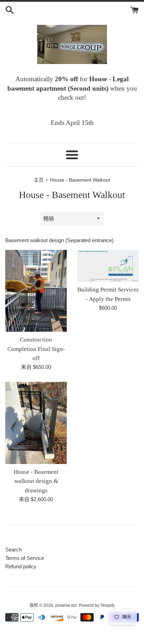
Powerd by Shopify (97, 605)
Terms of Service (24, 558)
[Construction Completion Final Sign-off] (36, 291)
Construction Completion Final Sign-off (36, 348)
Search (13, 550)
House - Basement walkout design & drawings (36, 481)
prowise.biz (66, 605)
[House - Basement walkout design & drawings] (36, 423)
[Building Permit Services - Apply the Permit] (108, 266)
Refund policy (20, 566)
